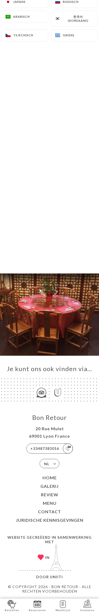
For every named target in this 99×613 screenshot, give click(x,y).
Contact (49, 511)
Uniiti (56, 577)
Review (49, 494)
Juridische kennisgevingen (49, 520)
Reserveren (37, 610)
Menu (49, 503)
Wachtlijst (62, 610)
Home (50, 477)
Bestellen (12, 610)
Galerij (49, 486)
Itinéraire (87, 610)
